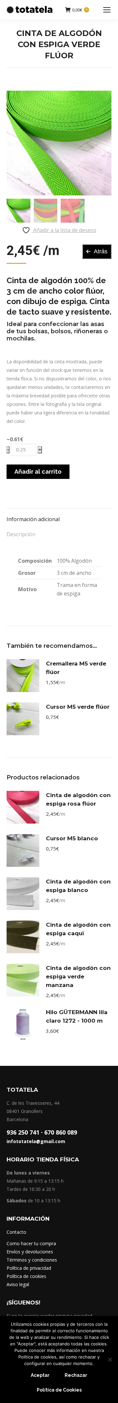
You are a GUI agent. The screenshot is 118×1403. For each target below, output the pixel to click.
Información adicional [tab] (33, 519)
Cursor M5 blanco (72, 838)
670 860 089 (60, 1132)
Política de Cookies (59, 1390)
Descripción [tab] (21, 534)
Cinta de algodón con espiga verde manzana (78, 976)
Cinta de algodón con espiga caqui (78, 929)
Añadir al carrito (38, 471)
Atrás (101, 251)
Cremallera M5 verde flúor (76, 667)
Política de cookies (26, 1276)
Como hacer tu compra (31, 1243)
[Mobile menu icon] (106, 9)
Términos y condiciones (32, 1260)
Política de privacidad (29, 1268)
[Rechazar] (110, 1359)
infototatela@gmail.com (36, 1141)
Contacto (16, 1232)
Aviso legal (18, 1284)
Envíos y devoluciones (30, 1251)
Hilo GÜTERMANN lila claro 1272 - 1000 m (77, 1016)
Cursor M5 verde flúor (77, 706)
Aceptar (40, 1375)
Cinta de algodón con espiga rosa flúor (78, 799)
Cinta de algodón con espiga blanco (78, 885)
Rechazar (76, 1375)
